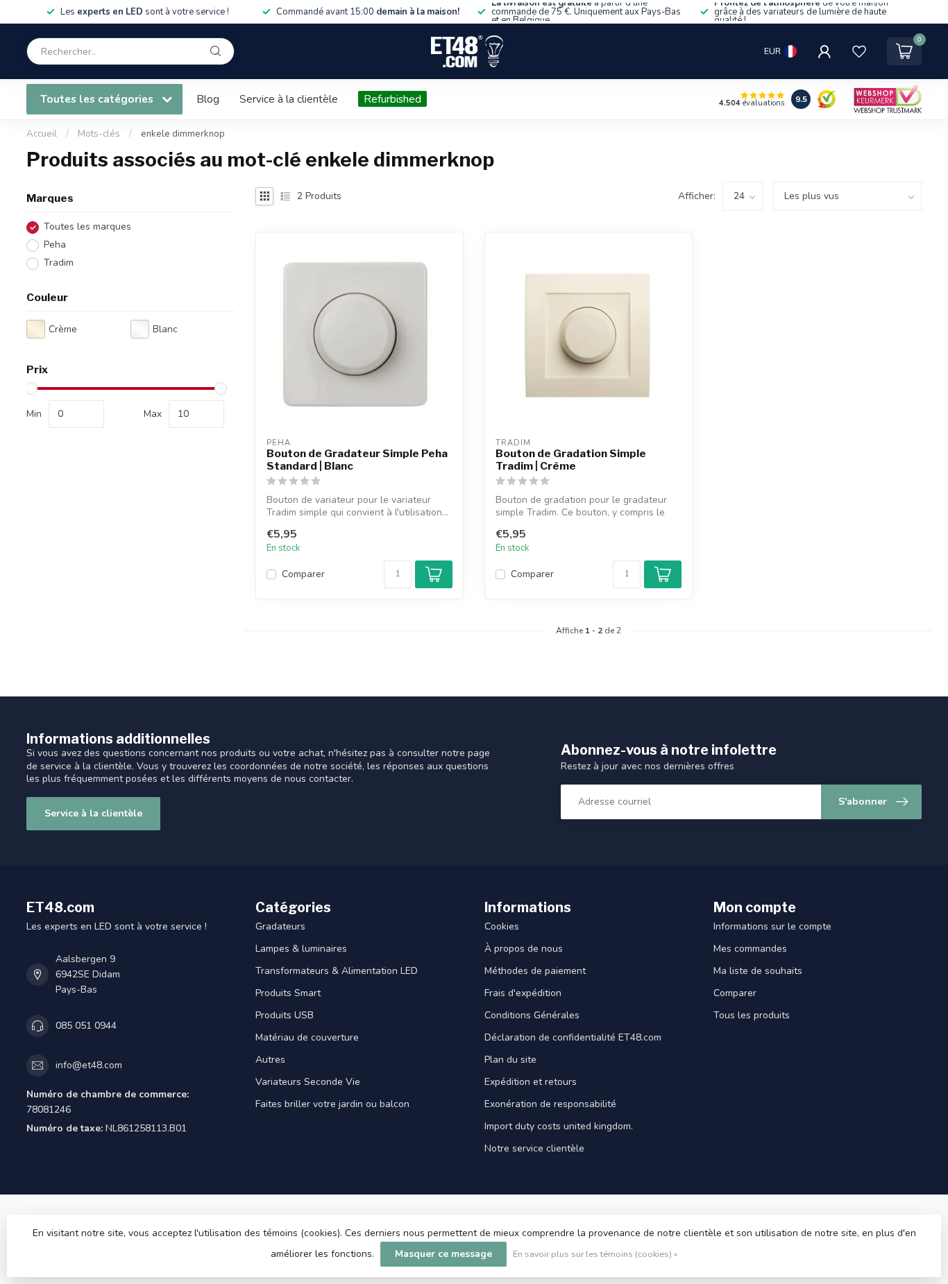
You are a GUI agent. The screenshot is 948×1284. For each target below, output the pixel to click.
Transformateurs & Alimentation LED (336, 970)
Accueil (41, 134)
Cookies (501, 926)
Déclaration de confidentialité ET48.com (572, 1037)
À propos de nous (523, 948)
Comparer (303, 574)
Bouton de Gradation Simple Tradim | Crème (571, 459)
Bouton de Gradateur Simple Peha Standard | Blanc (357, 459)
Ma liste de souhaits (757, 970)
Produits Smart (288, 993)
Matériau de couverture (307, 1037)
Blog (207, 99)
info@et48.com (89, 1065)
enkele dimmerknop (183, 134)
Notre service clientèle (534, 1148)
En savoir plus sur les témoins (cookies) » (595, 1254)
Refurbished (392, 99)
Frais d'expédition (522, 993)
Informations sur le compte (772, 926)
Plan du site (510, 1059)
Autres (270, 1059)
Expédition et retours (530, 1081)
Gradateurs (280, 926)
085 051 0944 (86, 1025)
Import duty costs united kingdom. (558, 1126)
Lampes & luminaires (301, 948)
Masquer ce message (443, 1253)
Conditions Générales (531, 1015)
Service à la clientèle (288, 99)
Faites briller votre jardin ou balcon (332, 1104)
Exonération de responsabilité (550, 1104)
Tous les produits (751, 1015)
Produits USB (284, 1015)
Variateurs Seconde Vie (307, 1081)
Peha (55, 245)
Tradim (59, 263)
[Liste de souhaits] (859, 51)
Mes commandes (750, 948)
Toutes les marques (87, 227)
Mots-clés (99, 134)
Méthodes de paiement (535, 970)
